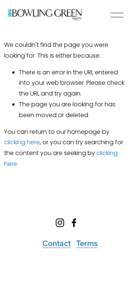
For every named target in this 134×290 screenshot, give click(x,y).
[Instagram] (59, 222)
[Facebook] (74, 222)
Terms (87, 243)
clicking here (22, 142)
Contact (56, 243)
